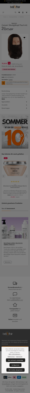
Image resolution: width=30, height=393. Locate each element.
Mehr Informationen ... (15, 354)
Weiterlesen (8, 262)
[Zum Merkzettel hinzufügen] (24, 37)
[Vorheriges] (3, 176)
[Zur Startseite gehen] (15, 6)
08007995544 (16, 298)
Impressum (19, 356)
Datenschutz (11, 356)
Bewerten (14, 23)
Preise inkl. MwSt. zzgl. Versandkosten (12, 66)
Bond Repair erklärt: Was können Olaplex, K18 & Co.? (13, 243)
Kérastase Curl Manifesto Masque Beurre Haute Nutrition (15, 186)
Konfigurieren (15, 365)
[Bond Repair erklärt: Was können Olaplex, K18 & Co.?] (15, 228)
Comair (11, 79)
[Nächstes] (26, 176)
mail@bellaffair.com (16, 300)
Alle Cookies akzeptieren (15, 370)
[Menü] (3, 12)
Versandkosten (6, 384)
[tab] (15, 94)
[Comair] (15, 29)
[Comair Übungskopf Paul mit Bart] (15, 47)
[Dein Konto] (22, 12)
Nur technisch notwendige (15, 360)
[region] (15, 47)
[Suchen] (15, 12)
